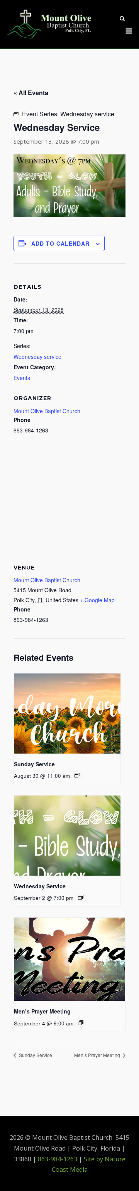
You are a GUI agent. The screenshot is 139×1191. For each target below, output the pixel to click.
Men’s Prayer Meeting (42, 1011)
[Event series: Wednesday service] (80, 897)
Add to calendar (60, 243)
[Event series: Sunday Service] (77, 775)
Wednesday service (37, 356)
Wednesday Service (40, 886)
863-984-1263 (57, 1159)
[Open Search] (122, 19)
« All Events (31, 92)
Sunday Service (34, 764)
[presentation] (67, 713)
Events (22, 378)
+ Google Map (97, 600)
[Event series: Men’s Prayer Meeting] (80, 1022)
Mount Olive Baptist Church (47, 411)
